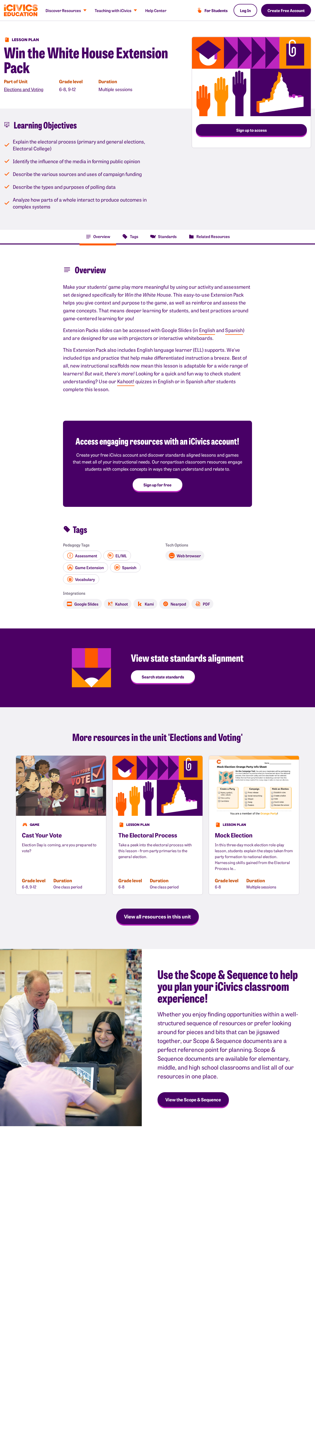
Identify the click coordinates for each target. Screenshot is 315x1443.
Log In (245, 10)
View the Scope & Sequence (193, 1099)
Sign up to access (251, 130)
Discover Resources (63, 10)
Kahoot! (125, 381)
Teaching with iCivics (113, 10)
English (207, 330)
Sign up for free (157, 484)
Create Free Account (286, 10)
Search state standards (163, 676)
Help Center (155, 10)
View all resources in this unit (157, 916)
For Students (216, 10)
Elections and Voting (23, 89)
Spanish (234, 330)
